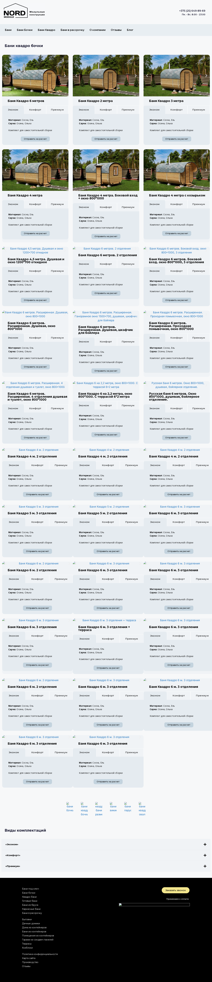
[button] (6, 76)
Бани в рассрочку (72, 29)
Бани (8, 29)
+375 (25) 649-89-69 (192, 10)
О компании (98, 29)
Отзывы (116, 29)
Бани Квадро (46, 29)
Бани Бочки (24, 29)
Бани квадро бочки (24, 46)
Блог (130, 29)
